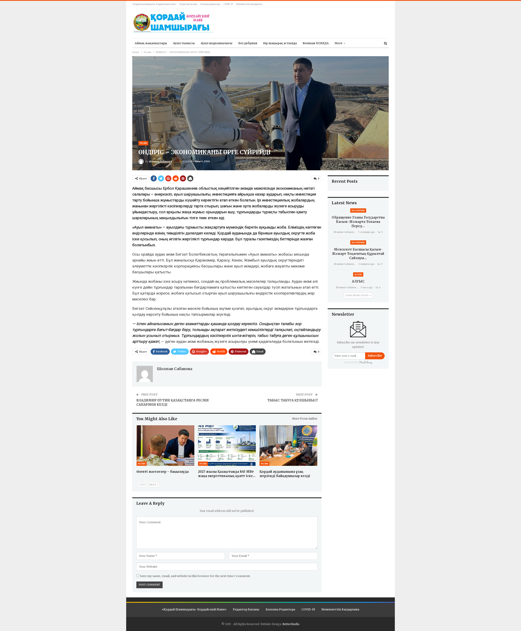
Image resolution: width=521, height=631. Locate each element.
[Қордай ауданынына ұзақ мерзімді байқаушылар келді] (288, 445)
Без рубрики (247, 43)
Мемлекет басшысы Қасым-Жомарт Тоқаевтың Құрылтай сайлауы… (358, 253)
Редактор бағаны (188, 4)
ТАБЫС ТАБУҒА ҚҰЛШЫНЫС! (292, 400)
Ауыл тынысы (184, 43)
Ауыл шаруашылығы (216, 43)
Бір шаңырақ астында (280, 43)
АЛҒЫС (358, 281)
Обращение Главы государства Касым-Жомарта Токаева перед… (358, 221)
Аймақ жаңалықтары (151, 43)
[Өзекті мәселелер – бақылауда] (165, 445)
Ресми (143, 143)
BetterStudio (290, 624)
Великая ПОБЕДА (316, 43)
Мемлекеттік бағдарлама (249, 4)
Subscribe (375, 355)
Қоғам (358, 274)
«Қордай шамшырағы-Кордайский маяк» (154, 4)
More (338, 43)
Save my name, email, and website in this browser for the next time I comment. (195, 576)
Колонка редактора (210, 4)
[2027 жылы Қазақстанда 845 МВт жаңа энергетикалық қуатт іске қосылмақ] (227, 445)
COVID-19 (228, 4)
